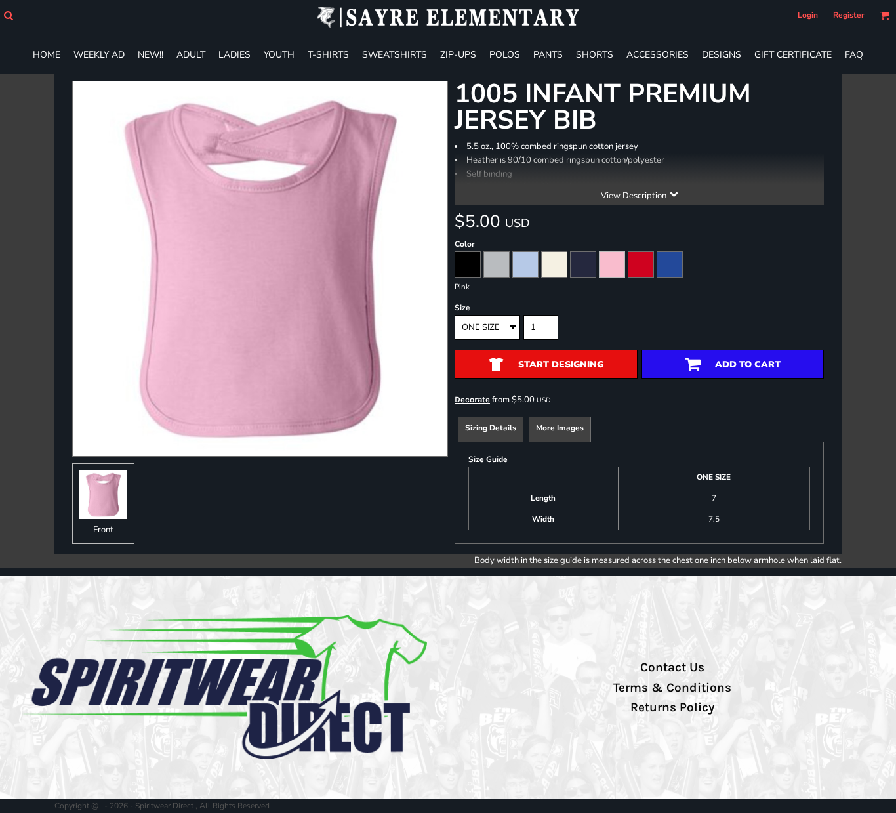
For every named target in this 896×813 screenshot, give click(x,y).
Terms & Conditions (672, 687)
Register (849, 15)
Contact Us (672, 667)
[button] (8, 15)
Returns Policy (672, 707)
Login (808, 15)
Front (103, 529)
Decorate (472, 399)
